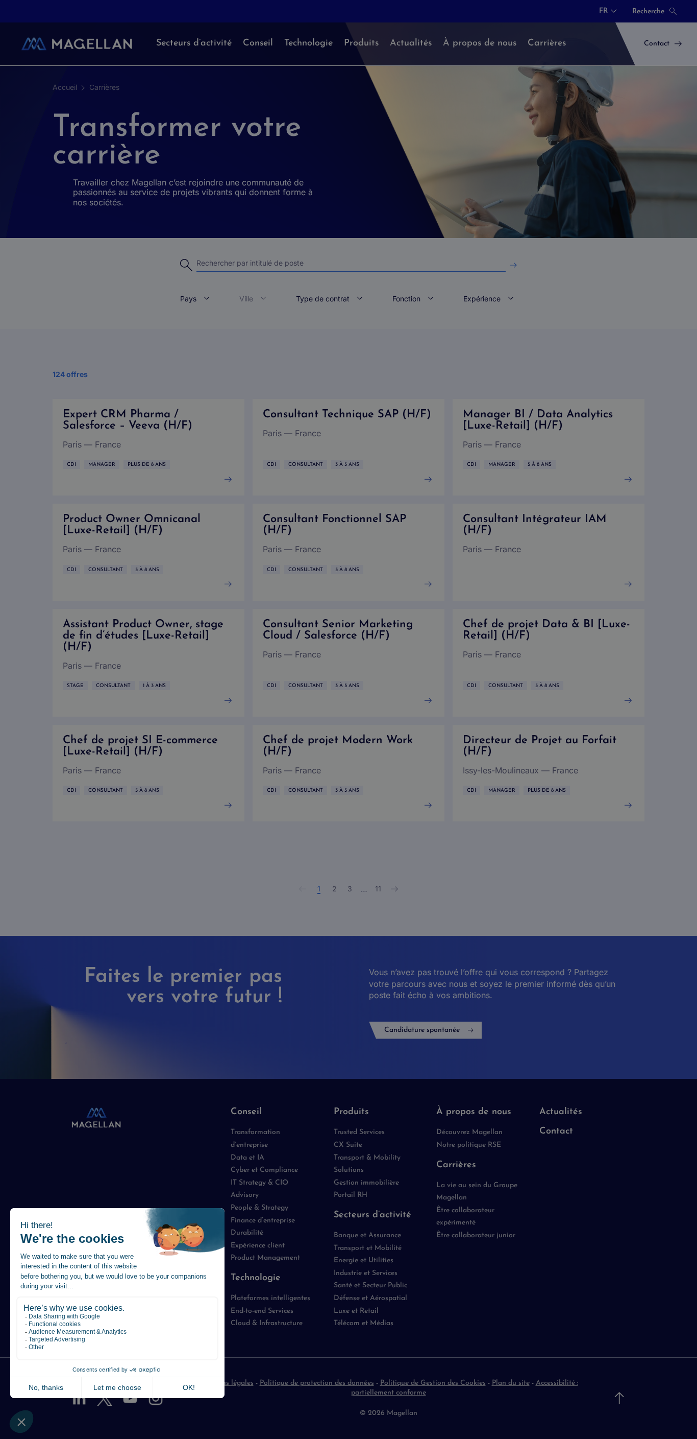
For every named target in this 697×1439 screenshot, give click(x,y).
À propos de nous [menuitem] (479, 43)
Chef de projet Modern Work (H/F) (348, 773)
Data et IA (247, 1158)
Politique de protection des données (317, 1383)
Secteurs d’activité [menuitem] (194, 43)
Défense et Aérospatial (370, 1298)
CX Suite (348, 1145)
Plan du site (511, 1383)
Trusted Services (359, 1132)
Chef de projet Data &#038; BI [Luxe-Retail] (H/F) (548, 663)
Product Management (265, 1258)
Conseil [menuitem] (258, 43)
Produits (351, 1112)
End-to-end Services (262, 1311)
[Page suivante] (394, 889)
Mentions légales (226, 1383)
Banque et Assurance (367, 1235)
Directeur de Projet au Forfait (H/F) (548, 773)
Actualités (560, 1112)
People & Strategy (259, 1208)
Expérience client (258, 1245)
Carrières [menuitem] (547, 43)
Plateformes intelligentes (270, 1298)
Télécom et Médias (363, 1323)
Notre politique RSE (468, 1145)
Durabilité (247, 1233)
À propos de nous (473, 1112)
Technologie (256, 1278)
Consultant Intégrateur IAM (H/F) (548, 552)
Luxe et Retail (356, 1311)
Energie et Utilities (363, 1260)
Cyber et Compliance (264, 1170)
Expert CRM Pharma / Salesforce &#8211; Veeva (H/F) (148, 447)
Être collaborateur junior (475, 1235)
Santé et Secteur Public (370, 1285)
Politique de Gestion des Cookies (433, 1383)
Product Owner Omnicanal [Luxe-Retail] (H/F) (148, 552)
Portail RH (350, 1195)
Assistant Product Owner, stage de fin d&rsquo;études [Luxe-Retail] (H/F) (148, 663)
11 (378, 888)
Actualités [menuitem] (411, 43)
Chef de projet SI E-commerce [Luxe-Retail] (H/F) (148, 773)
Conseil (246, 1112)
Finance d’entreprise (263, 1220)
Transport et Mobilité (368, 1248)
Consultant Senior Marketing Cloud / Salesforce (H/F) (348, 663)
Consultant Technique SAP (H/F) (348, 447)
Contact (556, 1131)
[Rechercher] (513, 265)
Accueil (65, 87)
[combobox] (608, 11)
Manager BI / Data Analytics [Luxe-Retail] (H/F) (548, 447)
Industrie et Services (365, 1273)
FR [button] (603, 11)
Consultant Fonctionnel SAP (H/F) (348, 552)
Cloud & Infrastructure (267, 1323)
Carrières (104, 87)
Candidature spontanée (422, 1030)
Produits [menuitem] (361, 43)
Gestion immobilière (366, 1183)
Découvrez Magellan (469, 1132)
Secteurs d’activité (372, 1215)
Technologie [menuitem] (308, 43)
